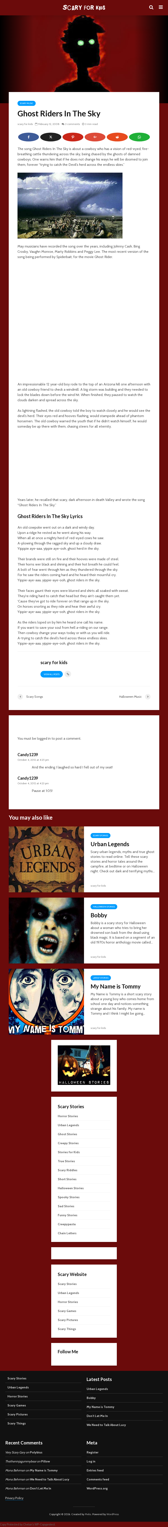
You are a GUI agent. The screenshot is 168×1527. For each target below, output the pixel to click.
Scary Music (26, 103)
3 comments (72, 124)
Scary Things (67, 1329)
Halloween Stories (104, 906)
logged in (44, 738)
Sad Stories (66, 1206)
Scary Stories (100, 835)
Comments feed (98, 1479)
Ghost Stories (67, 1134)
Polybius (36, 1452)
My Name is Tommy (116, 986)
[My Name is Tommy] (46, 1001)
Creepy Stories (68, 1143)
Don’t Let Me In (97, 1416)
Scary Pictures (68, 1320)
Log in (91, 1461)
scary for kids (25, 124)
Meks (88, 1514)
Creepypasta (67, 1224)
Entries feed (95, 1470)
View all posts (52, 674)
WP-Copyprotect (45, 1524)
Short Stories (67, 1179)
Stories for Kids (69, 1152)
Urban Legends (110, 844)
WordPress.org (97, 1488)
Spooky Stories (69, 1197)
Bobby (99, 915)
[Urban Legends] (46, 859)
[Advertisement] (84, 465)
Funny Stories (67, 1215)
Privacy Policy (14, 1498)
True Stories (66, 1161)
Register (92, 1452)
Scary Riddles (67, 1170)
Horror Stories (68, 1116)
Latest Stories (100, 977)
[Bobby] (46, 930)
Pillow (45, 1461)
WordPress (113, 1514)
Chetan (27, 1524)
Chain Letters (67, 1233)
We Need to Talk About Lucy (106, 1425)
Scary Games (67, 1311)
